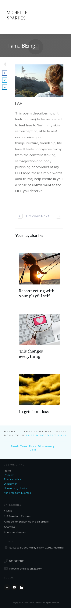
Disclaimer (10, 483)
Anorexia (9, 527)
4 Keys (8, 510)
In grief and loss (34, 411)
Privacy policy (12, 479)
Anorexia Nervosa (15, 532)
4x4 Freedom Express (17, 492)
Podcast (9, 475)
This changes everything (31, 353)
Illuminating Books (15, 488)
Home (8, 470)
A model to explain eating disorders (26, 521)
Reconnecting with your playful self (37, 293)
